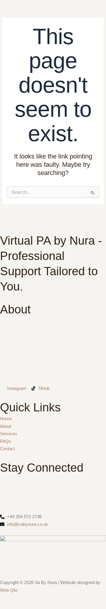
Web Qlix (9, 590)
